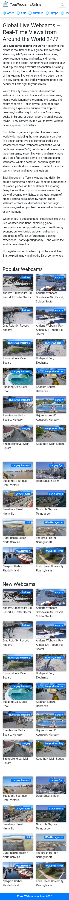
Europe (51, 13)
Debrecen (58, 371)
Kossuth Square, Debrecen (46, 389)
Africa (8, 13)
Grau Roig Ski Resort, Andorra (16, 328)
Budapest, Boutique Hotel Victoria (15, 483)
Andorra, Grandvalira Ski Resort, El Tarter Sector (17, 295)
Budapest (58, 343)
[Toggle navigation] (62, 5)
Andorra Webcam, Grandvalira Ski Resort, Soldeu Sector (50, 297)
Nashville (25, 494)
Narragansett (56, 522)
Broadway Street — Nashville (14, 511)
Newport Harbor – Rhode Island (14, 568)
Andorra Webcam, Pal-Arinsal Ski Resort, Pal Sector (49, 330)
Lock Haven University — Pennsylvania (51, 568)
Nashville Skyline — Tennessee (48, 511)
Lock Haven (57, 551)
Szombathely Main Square (14, 360)
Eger (61, 465)
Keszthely (58, 428)
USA (18, 494)
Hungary (12, 343)
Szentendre (24, 400)
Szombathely (23, 343)
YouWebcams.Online (26, 4)
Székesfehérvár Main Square (16, 446)
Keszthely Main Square (50, 443)
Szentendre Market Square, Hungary (14, 417)
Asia (21, 13)
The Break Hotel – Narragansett (47, 540)
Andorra (26, 277)
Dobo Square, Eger (47, 481)
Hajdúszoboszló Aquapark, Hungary (47, 417)
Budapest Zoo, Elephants (45, 360)
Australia (35, 13)
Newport (25, 551)
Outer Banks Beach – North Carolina (15, 540)
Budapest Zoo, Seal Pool (15, 389)
